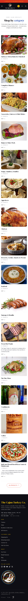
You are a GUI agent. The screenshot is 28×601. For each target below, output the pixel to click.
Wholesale (3, 560)
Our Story (3, 552)
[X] (12, 566)
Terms (8, 597)
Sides (2, 525)
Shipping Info (4, 537)
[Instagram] (2, 566)
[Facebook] (4, 566)
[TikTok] (9, 566)
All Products (13, 485)
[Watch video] (13, 597)
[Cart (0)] (26, 6)
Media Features (5, 555)
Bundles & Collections (6, 528)
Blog (2, 557)
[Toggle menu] (2, 6)
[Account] (22, 6)
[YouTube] (7, 566)
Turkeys (3, 522)
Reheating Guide (5, 540)
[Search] (18, 6)
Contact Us (4, 542)
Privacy (3, 597)
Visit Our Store (5, 545)
